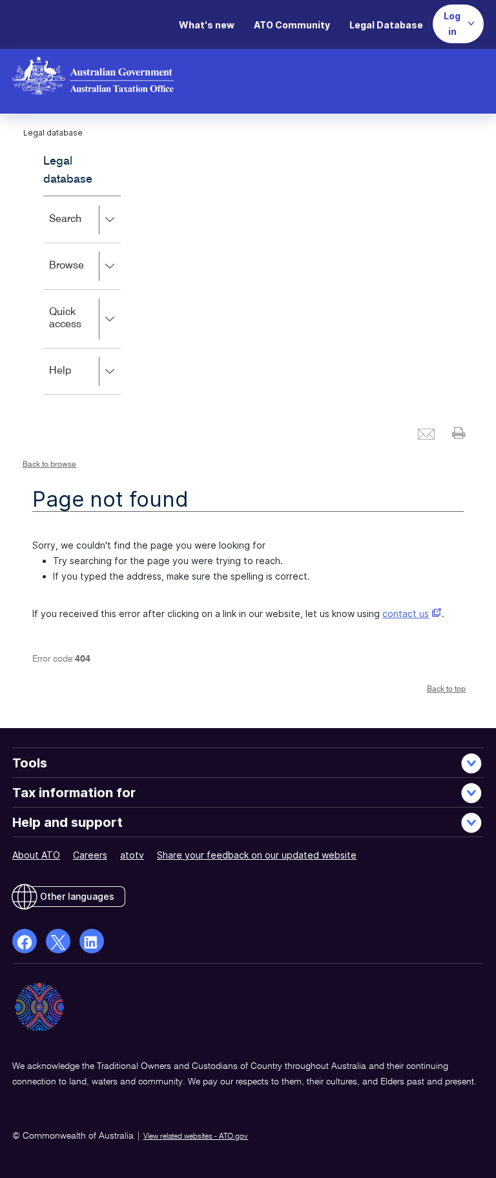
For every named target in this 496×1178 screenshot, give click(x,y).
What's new (206, 24)
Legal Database (386, 24)
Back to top (446, 689)
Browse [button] (85, 274)
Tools (29, 763)
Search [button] (84, 228)
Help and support (67, 822)
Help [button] (79, 379)
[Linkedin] (91, 941)
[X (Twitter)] (58, 941)
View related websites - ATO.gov (195, 1137)
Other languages (77, 896)
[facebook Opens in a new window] (24, 941)
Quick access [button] (84, 327)
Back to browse (49, 465)
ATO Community (292, 24)
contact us (405, 613)
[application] (82, 295)
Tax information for (74, 792)
